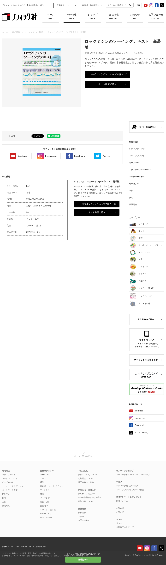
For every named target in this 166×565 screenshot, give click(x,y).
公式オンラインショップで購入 (107, 74)
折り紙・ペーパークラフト (51, 486)
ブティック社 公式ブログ (127, 486)
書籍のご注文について (88, 474)
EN (138, 5)
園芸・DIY (44, 502)
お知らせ (135, 16)
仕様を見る (138, 53)
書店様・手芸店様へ (91, 5)
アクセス (82, 516)
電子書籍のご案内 (86, 482)
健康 (42, 494)
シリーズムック (47, 513)
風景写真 (133, 204)
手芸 (42, 482)
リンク (119, 523)
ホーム (50, 16)
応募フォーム (122, 501)
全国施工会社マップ (125, 527)
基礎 (41, 32)
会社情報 (114, 16)
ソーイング (29, 32)
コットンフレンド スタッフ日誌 (130, 490)
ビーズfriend (134, 162)
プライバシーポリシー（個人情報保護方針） (31, 546)
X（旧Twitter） (142, 432)
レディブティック (137, 149)
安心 (131, 197)
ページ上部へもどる (83, 456)
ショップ (93, 16)
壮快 (131, 190)
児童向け (44, 506)
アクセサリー (46, 490)
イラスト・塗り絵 (48, 510)
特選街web (83, 559)
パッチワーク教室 (137, 176)
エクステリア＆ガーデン (140, 169)
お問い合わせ (156, 16)
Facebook (79, 156)
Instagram (51, 156)
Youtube (23, 156)
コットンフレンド (137, 156)
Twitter (106, 156)
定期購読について (64, 5)
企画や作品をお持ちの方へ (89, 497)
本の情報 (72, 16)
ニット (43, 478)
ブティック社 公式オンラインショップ (133, 474)
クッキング (45, 498)
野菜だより (134, 183)
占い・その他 (46, 517)
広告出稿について (86, 501)
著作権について (7, 546)
